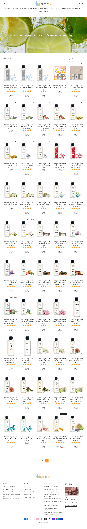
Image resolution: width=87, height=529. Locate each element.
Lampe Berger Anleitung (51, 492)
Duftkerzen (63, 8)
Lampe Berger (16, 8)
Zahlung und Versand (9, 486)
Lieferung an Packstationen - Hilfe (12, 495)
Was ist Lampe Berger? (51, 486)
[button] (10, 91)
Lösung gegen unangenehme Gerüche (53, 502)
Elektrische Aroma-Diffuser (41, 8)
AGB (25, 486)
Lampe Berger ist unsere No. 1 (53, 489)
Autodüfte (70, 8)
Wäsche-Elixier (55, 8)
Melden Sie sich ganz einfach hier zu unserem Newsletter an (71, 505)
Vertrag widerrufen (29, 497)
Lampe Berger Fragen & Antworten (51, 495)
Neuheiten (8, 8)
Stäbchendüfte (26, 8)
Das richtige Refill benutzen (52, 499)
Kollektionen (78, 8)
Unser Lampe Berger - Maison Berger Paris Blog (53, 513)
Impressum (27, 494)
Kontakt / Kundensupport (11, 499)
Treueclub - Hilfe (8, 492)
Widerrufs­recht (28, 489)
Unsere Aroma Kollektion (51, 505)
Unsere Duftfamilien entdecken (50, 509)
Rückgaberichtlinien (9, 489)
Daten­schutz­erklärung (30, 492)
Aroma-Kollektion (43, 11)
